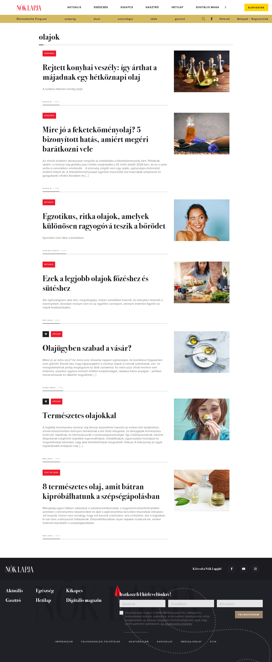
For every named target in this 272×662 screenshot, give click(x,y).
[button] (225, 7)
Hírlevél (224, 19)
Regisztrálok (259, 19)
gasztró (180, 19)
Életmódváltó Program (32, 19)
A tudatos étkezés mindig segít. (63, 89)
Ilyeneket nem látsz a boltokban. (63, 238)
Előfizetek (256, 7)
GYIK (213, 641)
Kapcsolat (165, 641)
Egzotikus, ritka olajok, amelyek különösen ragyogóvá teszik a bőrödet (104, 220)
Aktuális (74, 7)
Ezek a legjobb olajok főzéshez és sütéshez (95, 282)
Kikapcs (127, 7)
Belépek (242, 19)
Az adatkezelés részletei (176, 624)
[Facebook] (212, 19)
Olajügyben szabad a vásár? (87, 347)
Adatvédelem (139, 641)
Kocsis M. (47, 102)
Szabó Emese (49, 388)
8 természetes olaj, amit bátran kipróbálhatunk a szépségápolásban (101, 490)
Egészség (101, 7)
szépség (70, 19)
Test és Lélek (51, 472)
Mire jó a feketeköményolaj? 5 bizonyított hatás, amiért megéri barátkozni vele (95, 138)
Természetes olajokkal (79, 415)
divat (97, 19)
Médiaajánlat (191, 641)
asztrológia (125, 19)
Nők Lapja (29, 7)
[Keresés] (203, 19)
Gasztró (152, 7)
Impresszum (64, 641)
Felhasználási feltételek (100, 641)
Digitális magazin (210, 7)
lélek (154, 19)
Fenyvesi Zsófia (51, 251)
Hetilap (177, 7)
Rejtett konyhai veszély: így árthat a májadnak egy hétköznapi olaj (100, 71)
